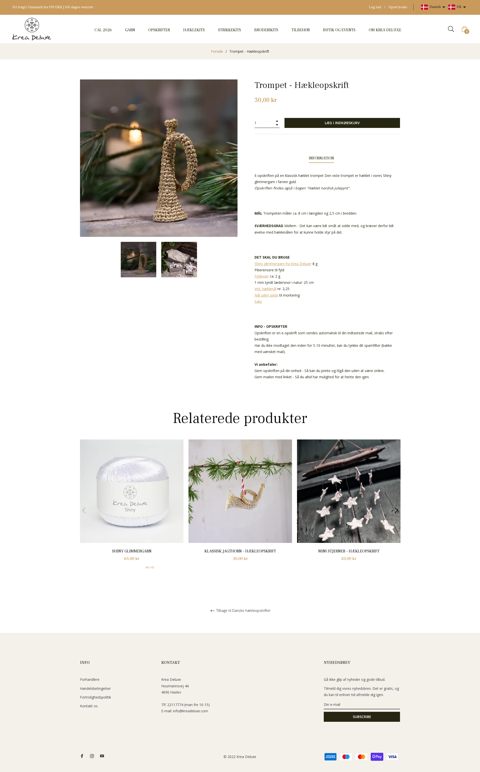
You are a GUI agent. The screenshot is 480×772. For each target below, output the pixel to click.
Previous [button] (84, 510)
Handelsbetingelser (95, 688)
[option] (132, 510)
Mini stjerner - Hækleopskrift (349, 551)
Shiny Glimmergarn (132, 551)
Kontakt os (89, 706)
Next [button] (396, 510)
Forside (217, 51)
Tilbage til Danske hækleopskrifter (242, 611)
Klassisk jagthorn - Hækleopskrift (240, 551)
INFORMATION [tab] (321, 158)
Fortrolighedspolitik (95, 697)
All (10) (150, 567)
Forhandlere (90, 679)
